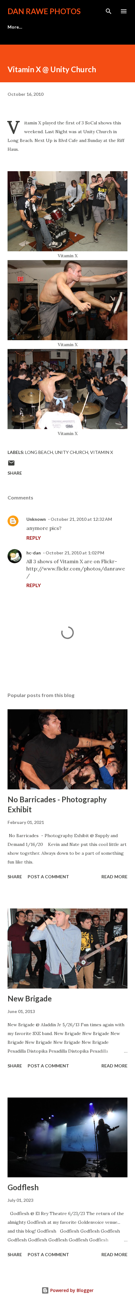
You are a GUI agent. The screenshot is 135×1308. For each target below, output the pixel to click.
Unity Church (71, 452)
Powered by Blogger (71, 1290)
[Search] (108, 11)
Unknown (36, 519)
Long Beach (39, 452)
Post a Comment (48, 876)
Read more (114, 876)
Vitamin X (101, 452)
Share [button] (15, 473)
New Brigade (30, 998)
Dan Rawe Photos (44, 11)
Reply (33, 538)
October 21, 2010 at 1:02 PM (75, 552)
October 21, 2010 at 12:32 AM (81, 519)
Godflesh (23, 1187)
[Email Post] (11, 465)
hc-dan (33, 552)
